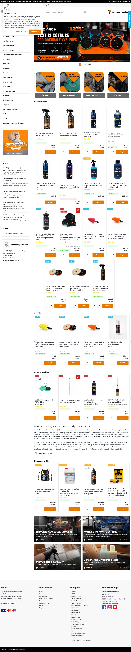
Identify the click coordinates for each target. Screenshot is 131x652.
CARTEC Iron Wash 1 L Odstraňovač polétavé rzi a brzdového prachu (69, 187)
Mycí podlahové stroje (10, 109)
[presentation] (35, 488)
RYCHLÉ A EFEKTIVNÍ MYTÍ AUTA (101, 532)
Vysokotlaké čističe (9, 91)
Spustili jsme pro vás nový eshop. (61, 2)
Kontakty (44, 5)
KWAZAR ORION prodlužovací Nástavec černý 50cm (70, 402)
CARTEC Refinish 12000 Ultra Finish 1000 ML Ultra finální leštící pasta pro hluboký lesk (45, 236)
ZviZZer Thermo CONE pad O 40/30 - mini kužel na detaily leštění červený (94, 236)
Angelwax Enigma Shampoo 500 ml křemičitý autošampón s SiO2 (94, 402)
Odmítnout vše (21, 31)
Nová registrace (125, 1)
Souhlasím (35, 32)
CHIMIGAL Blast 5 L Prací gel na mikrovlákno (69, 490)
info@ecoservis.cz (12, 260)
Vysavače (6, 59)
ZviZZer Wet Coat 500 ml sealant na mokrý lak (101, 287)
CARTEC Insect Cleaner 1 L (116, 134)
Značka (5, 118)
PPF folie (5, 73)
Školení (45, 95)
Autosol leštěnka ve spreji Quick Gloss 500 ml (45, 134)
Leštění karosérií (8, 45)
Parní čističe (7, 64)
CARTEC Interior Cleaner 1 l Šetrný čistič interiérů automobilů (93, 134)
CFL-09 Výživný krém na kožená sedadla (116, 343)
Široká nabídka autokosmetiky (13, 202)
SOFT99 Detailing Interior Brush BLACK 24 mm (116, 401)
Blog (49, 5)
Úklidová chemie (8, 100)
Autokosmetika (8, 41)
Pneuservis (6, 96)
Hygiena (6, 105)
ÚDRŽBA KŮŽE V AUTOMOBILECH (101, 559)
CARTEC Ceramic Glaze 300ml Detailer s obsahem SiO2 (93, 185)
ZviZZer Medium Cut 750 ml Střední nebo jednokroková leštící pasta (93, 492)
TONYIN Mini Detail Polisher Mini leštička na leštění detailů (44, 492)
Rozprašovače (8, 82)
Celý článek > (75, 540)
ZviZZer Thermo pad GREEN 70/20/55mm (44, 401)
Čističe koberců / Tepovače (12, 55)
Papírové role (7, 77)
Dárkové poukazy (9, 114)
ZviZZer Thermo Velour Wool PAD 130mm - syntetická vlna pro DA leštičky (79, 288)
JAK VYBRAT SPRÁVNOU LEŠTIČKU (54, 532)
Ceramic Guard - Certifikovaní (13, 123)
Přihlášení (114, 1)
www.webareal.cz (21, 649)
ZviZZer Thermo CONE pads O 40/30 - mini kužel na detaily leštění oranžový (117, 236)
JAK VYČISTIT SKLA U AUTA (50, 561)
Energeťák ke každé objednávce (14, 191)
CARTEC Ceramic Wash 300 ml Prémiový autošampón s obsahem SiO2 (117, 185)
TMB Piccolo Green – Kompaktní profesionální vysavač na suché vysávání (70, 236)
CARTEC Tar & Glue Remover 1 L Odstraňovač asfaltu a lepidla (46, 185)
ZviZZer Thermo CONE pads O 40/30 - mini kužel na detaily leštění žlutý (45, 344)
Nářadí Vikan (7, 68)
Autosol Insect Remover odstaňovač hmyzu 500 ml (69, 134)
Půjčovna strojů (8, 36)
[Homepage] (2, 5)
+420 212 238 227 (113, 601)
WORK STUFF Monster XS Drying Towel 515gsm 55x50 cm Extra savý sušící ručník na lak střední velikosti (117, 492)
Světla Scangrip (8, 50)
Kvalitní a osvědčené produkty (13, 215)
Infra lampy (7, 87)
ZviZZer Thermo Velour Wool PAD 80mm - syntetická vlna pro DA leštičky (55, 288)
